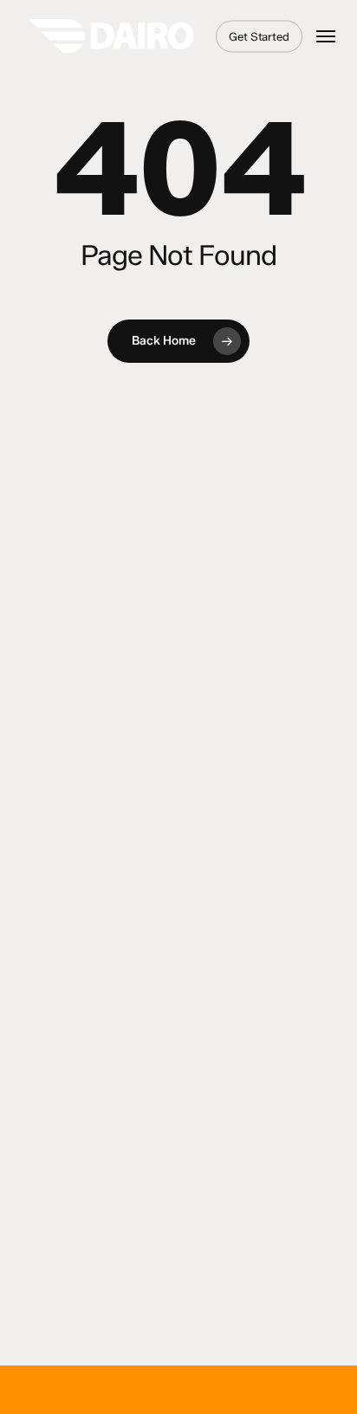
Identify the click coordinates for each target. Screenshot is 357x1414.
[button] (325, 36)
